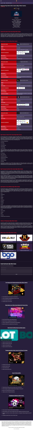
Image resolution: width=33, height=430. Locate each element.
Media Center (20, 427)
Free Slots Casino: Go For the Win (7, 301)
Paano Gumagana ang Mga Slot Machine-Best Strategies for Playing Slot (12, 388)
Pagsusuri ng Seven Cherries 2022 (7, 346)
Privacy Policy (16, 427)
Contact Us (12, 427)
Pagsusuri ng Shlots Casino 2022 (7, 343)
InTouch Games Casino (5, 367)
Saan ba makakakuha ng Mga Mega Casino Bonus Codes (10, 298)
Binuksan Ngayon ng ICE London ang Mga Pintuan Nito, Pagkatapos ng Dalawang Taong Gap (15, 411)
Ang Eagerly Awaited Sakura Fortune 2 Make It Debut (9, 415)
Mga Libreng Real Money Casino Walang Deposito (9, 319)
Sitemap (23, 427)
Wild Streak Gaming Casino (6, 364)
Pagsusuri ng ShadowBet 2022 (6, 345)
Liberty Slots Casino (18, 22)
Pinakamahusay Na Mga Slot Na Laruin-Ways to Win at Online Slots (12, 387)
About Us (10, 427)
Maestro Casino (19, 21)
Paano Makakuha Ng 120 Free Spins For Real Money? (10, 296)
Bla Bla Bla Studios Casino (6, 366)
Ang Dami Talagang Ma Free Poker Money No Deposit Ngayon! (11, 322)
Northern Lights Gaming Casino (6, 369)
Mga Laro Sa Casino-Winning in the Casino (8, 390)
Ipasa (16, 274)
